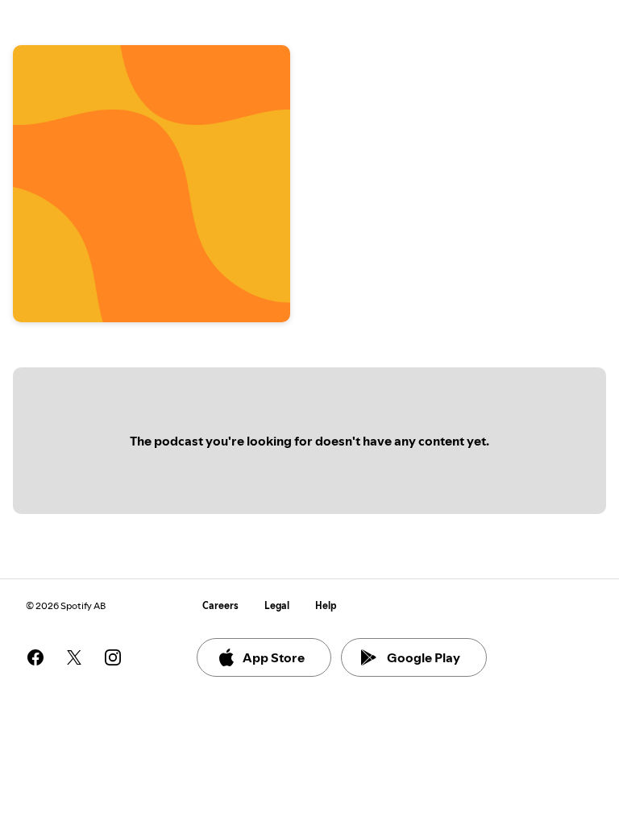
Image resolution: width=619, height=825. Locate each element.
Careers (220, 605)
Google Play (423, 657)
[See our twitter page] (74, 657)
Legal (276, 605)
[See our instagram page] (113, 657)
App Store (274, 657)
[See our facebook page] (35, 657)
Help (326, 605)
